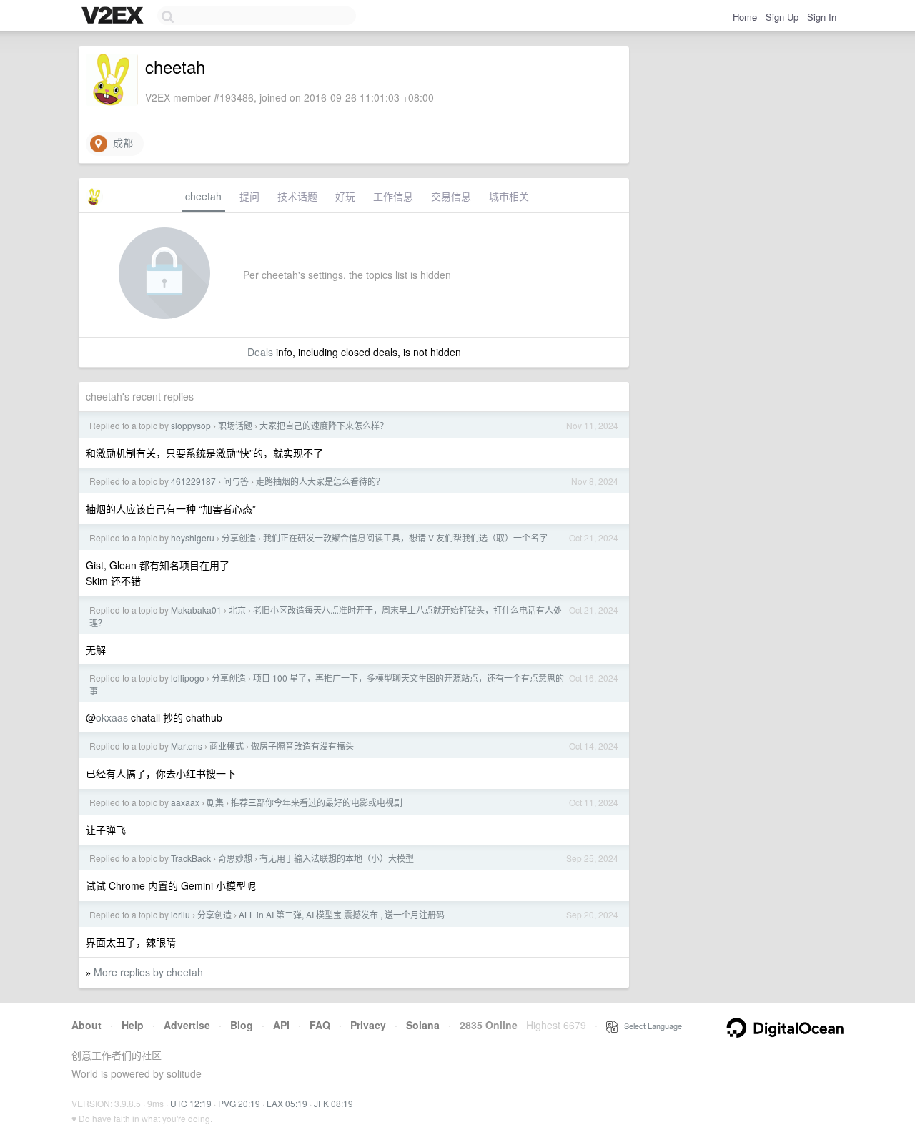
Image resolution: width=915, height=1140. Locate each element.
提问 (249, 196)
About (86, 1025)
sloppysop (191, 425)
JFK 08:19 (333, 1103)
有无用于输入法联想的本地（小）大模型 (336, 858)
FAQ (320, 1025)
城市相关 (509, 196)
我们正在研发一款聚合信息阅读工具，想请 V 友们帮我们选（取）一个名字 (405, 537)
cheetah (203, 196)
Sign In (821, 17)
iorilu (180, 914)
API (281, 1025)
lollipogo (187, 678)
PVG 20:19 (239, 1103)
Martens (186, 745)
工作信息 (393, 196)
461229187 (193, 481)
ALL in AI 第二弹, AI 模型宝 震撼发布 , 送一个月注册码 (342, 914)
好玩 (345, 196)
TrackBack (191, 858)
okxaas (112, 717)
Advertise (187, 1025)
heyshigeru (192, 537)
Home (745, 17)
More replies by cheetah (148, 972)
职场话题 (235, 425)
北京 (237, 610)
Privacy (368, 1025)
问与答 (236, 481)
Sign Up (782, 17)
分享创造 (239, 537)
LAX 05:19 (287, 1103)
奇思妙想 (235, 858)
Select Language (650, 1025)
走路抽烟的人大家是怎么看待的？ (320, 481)
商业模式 (226, 745)
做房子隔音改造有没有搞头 (302, 745)
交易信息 (451, 196)
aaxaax (185, 802)
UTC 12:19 (191, 1103)
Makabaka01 (196, 610)
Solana (423, 1025)
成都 (120, 142)
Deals (260, 352)
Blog (241, 1025)
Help (133, 1025)
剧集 (215, 802)
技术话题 (297, 196)
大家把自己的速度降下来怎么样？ (323, 425)
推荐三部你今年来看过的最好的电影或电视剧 (316, 802)
